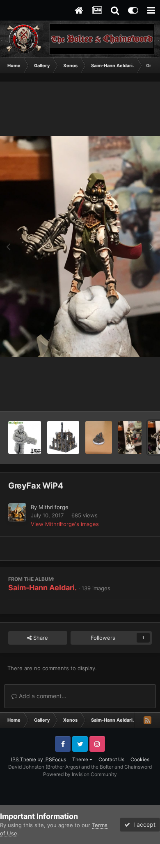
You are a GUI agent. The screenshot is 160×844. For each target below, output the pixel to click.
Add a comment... (41, 695)
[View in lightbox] (80, 246)
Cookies (139, 759)
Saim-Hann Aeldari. (42, 587)
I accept (142, 824)
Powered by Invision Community (80, 774)
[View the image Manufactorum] (63, 437)
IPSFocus (55, 759)
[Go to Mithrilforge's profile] (17, 512)
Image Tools (126, 396)
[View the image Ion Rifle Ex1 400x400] (24, 437)
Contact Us (111, 759)
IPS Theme (23, 759)
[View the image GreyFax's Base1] (98, 437)
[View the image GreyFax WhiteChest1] (130, 437)
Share (40, 637)
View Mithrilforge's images (65, 524)
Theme (80, 759)
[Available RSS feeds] (147, 720)
